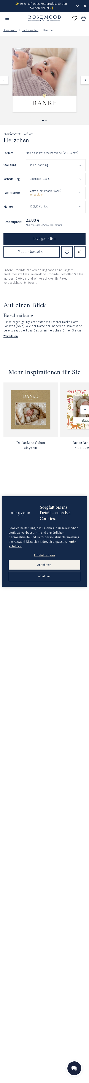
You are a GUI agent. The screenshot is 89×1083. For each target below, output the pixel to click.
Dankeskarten (30, 30)
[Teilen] (80, 252)
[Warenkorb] (83, 18)
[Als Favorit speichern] (67, 252)
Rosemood (10, 30)
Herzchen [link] (48, 30)
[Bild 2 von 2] (46, 120)
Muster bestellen (32, 252)
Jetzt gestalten (44, 239)
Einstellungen (44, 555)
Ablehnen (44, 576)
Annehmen (44, 564)
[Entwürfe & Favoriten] (75, 18)
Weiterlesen (10, 336)
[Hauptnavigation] (7, 18)
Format (8, 153)
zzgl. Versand (56, 225)
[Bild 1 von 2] (43, 120)
